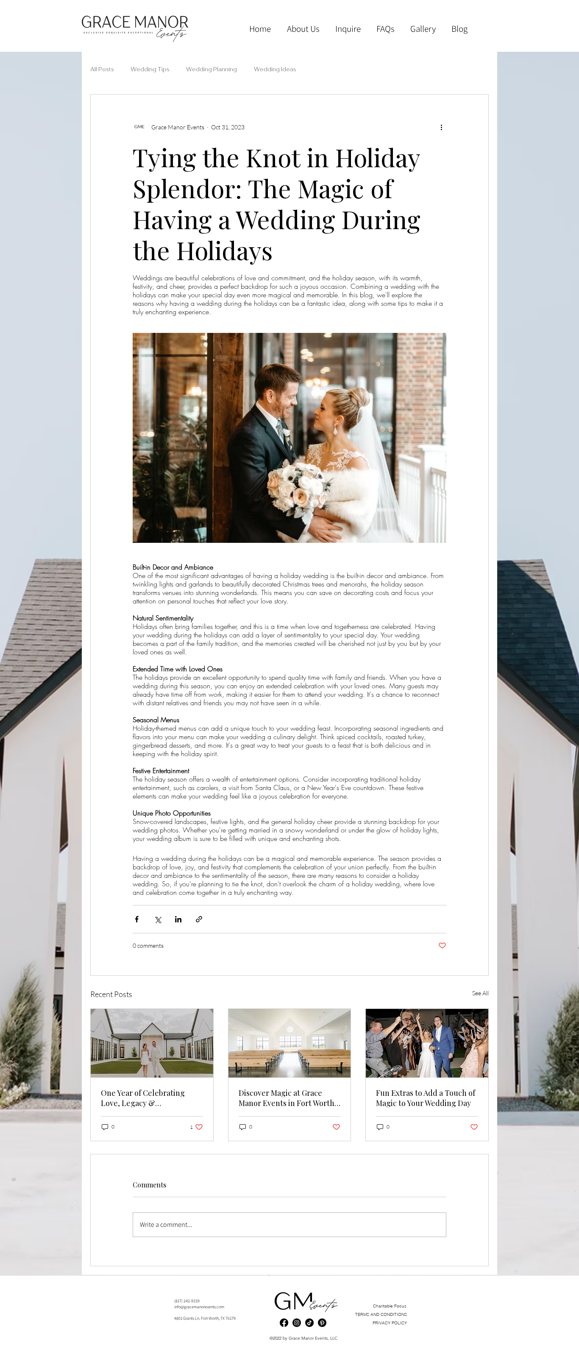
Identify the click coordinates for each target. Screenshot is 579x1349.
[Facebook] (284, 1322)
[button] (422, 28)
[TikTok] (309, 1322)
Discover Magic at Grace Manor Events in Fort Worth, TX (288, 1098)
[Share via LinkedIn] (178, 919)
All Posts (102, 69)
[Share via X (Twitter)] (157, 919)
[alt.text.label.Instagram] (296, 1322)
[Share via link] (199, 919)
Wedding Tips (150, 69)
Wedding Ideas (275, 69)
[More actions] (441, 127)
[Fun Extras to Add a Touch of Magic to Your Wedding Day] (427, 1043)
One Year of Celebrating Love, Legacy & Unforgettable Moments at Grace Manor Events (147, 1098)
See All (480, 993)
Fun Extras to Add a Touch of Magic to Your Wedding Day (425, 1098)
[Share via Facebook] (137, 919)
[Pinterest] (322, 1322)
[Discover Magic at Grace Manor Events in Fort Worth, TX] (289, 1043)
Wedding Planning (211, 69)
